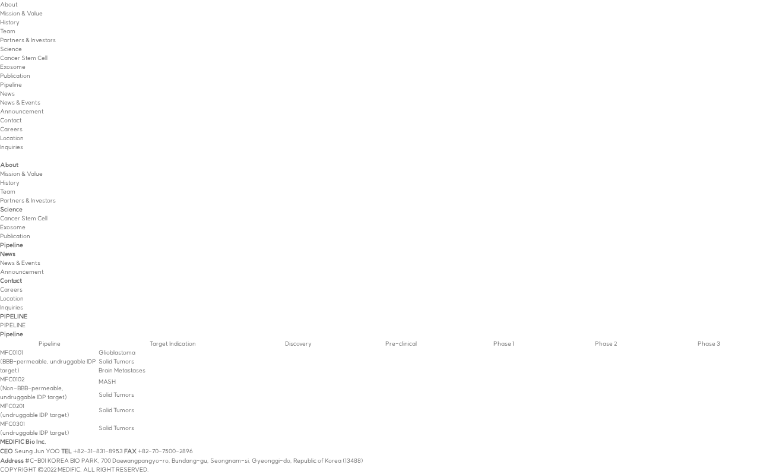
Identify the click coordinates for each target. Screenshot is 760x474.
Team (7, 31)
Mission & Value (21, 13)
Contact (11, 120)
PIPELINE (13, 325)
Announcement (22, 111)
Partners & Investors (28, 40)
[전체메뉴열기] (1, 155)
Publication (15, 76)
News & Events (20, 102)
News (7, 93)
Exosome (13, 67)
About (9, 4)
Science (11, 49)
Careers (11, 129)
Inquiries (11, 147)
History (10, 22)
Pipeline (11, 85)
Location (12, 138)
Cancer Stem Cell (24, 58)
